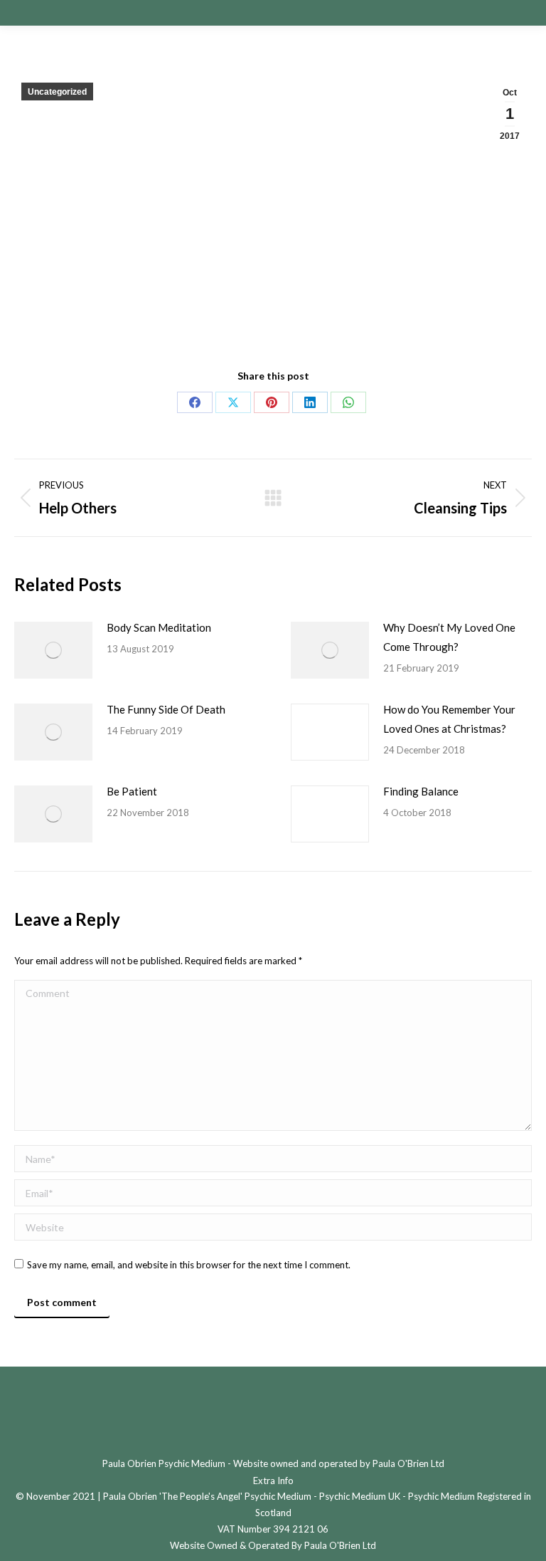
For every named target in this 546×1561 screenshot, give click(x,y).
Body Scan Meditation (159, 627)
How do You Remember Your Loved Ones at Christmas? (449, 719)
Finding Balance (421, 791)
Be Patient (132, 791)
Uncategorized (57, 92)
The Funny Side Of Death (166, 709)
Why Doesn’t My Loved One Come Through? (449, 637)
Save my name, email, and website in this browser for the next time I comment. (188, 1264)
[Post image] (53, 650)
